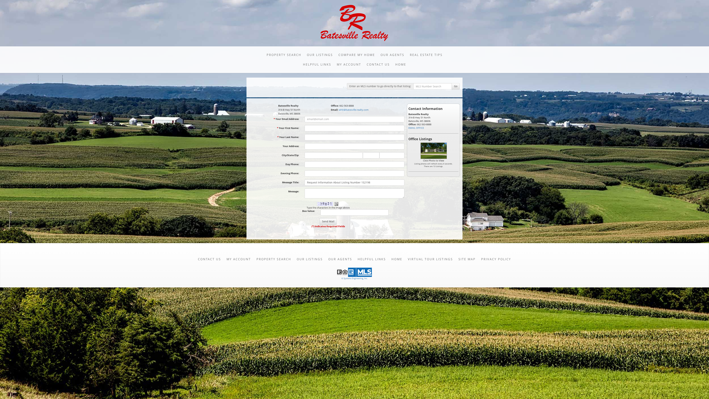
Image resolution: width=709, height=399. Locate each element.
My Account (349, 64)
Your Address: (291, 146)
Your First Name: (288, 128)
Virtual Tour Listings (430, 259)
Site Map (467, 259)
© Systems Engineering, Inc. (354, 278)
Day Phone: (292, 164)
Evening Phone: (290, 173)
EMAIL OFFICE (416, 127)
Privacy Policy (496, 259)
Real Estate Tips (426, 55)
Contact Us (378, 64)
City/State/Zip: (290, 155)
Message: (293, 191)
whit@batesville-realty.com (354, 109)
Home (400, 64)
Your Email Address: (286, 119)
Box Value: (308, 211)
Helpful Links (317, 64)
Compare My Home (356, 55)
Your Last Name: (288, 137)
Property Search (284, 55)
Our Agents (392, 55)
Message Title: (290, 182)
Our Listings (320, 55)
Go (455, 86)
